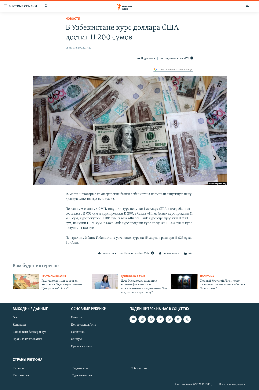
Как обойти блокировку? (29, 332)
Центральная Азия (54, 276)
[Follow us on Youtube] (133, 319)
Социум (76, 339)
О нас (16, 317)
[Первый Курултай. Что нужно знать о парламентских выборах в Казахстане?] (184, 281)
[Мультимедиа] (247, 6)
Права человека (82, 346)
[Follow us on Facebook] (151, 319)
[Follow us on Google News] (178, 319)
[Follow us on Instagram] (142, 319)
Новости (73, 19)
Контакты (19, 325)
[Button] (146, 58)
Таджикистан (81, 368)
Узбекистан (139, 368)
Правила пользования (27, 339)
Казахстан (20, 368)
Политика (207, 276)
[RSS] (187, 319)
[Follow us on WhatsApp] (169, 319)
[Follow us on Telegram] (160, 319)
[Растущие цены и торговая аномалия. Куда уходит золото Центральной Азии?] (26, 281)
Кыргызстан (21, 375)
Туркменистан (82, 375)
